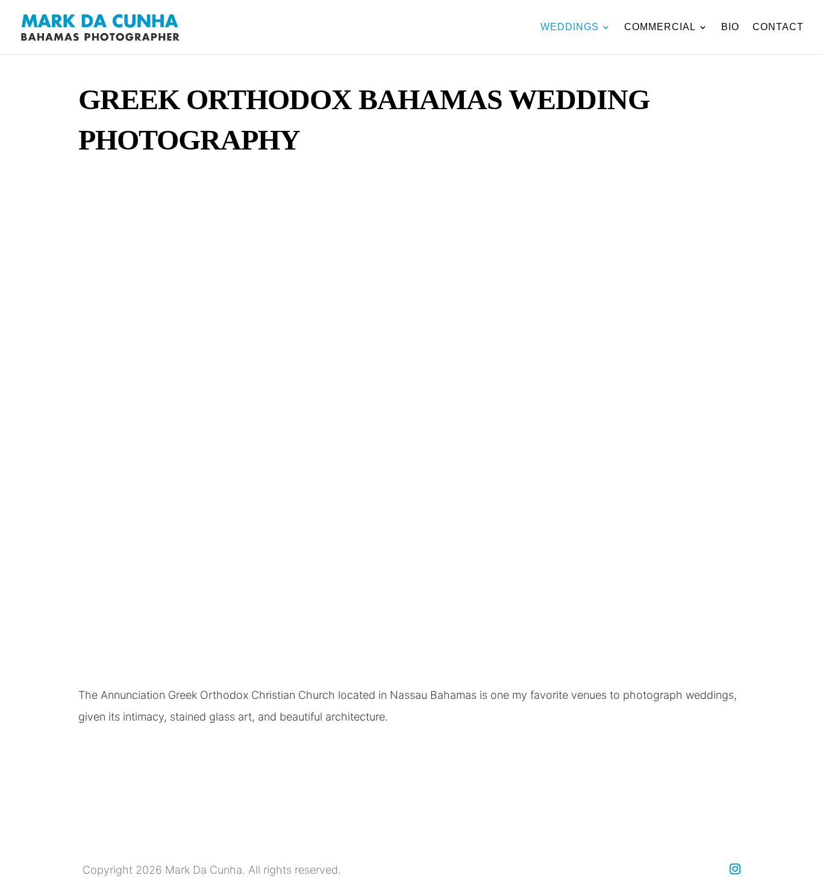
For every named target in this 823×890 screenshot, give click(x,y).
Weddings (569, 27)
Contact (778, 27)
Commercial (660, 27)
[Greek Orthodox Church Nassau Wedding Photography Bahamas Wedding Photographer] (411, 665)
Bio (730, 27)
